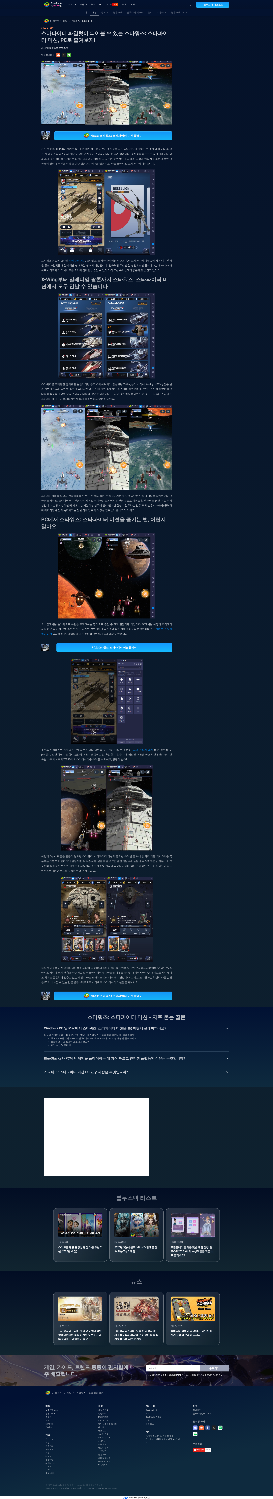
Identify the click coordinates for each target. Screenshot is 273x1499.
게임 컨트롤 (103, 1410)
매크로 (101, 1427)
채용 (148, 1420)
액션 (47, 1442)
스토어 (111, 4)
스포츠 (48, 1466)
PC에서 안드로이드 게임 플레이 (159, 1436)
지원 (133, 4)
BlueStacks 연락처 (153, 1417)
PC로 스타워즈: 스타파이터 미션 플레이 (114, 647)
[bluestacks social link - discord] (195, 1427)
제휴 (124, 4)
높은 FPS (102, 1454)
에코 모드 (102, 1430)
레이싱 (48, 1456)
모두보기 (211, 211)
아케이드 (49, 1449)
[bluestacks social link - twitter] (214, 1427)
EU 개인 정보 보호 (88, 1488)
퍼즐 (47, 1453)
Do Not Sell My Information (106, 1488)
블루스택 (117, 12)
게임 (82, 4)
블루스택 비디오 (179, 12)
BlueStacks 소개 (152, 1410)
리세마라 (102, 1441)
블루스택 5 (50, 1413)
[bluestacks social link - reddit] (201, 1427)
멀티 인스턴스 (104, 1420)
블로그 (94, 4)
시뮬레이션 (50, 1463)
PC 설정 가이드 (196, 231)
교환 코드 (162, 12)
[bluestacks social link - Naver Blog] (220, 1427)
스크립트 (102, 1451)
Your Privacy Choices (139, 1497)
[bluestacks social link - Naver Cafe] (195, 1434)
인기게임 (49, 1439)
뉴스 (150, 12)
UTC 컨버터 (103, 1465)
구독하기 (214, 1368)
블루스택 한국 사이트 (202, 1413)
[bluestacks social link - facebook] (207, 1427)
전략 (47, 1470)
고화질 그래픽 (104, 1458)
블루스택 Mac (51, 1410)
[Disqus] (96, 1137)
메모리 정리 (103, 1448)
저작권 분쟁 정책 (73, 1488)
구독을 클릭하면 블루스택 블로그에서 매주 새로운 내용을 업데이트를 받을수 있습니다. (184, 1375)
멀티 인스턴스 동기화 (107, 1424)
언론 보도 (150, 1424)
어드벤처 (49, 1446)
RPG (224, 231)
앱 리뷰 (105, 12)
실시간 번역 (103, 1434)
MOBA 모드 (103, 1417)
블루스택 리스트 (135, 12)
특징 (70, 4)
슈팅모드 (102, 1413)
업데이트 (197, 1410)
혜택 (47, 1420)
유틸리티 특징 (104, 1461)
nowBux (49, 1424)
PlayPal (49, 1427)
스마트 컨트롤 (104, 1437)
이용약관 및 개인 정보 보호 (56, 1488)
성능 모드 (102, 1444)
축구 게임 (50, 1473)
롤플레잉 (212, 231)
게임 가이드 (193, 63)
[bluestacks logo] (53, 4)
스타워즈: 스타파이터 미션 (83, 21)
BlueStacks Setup (197, 238)
